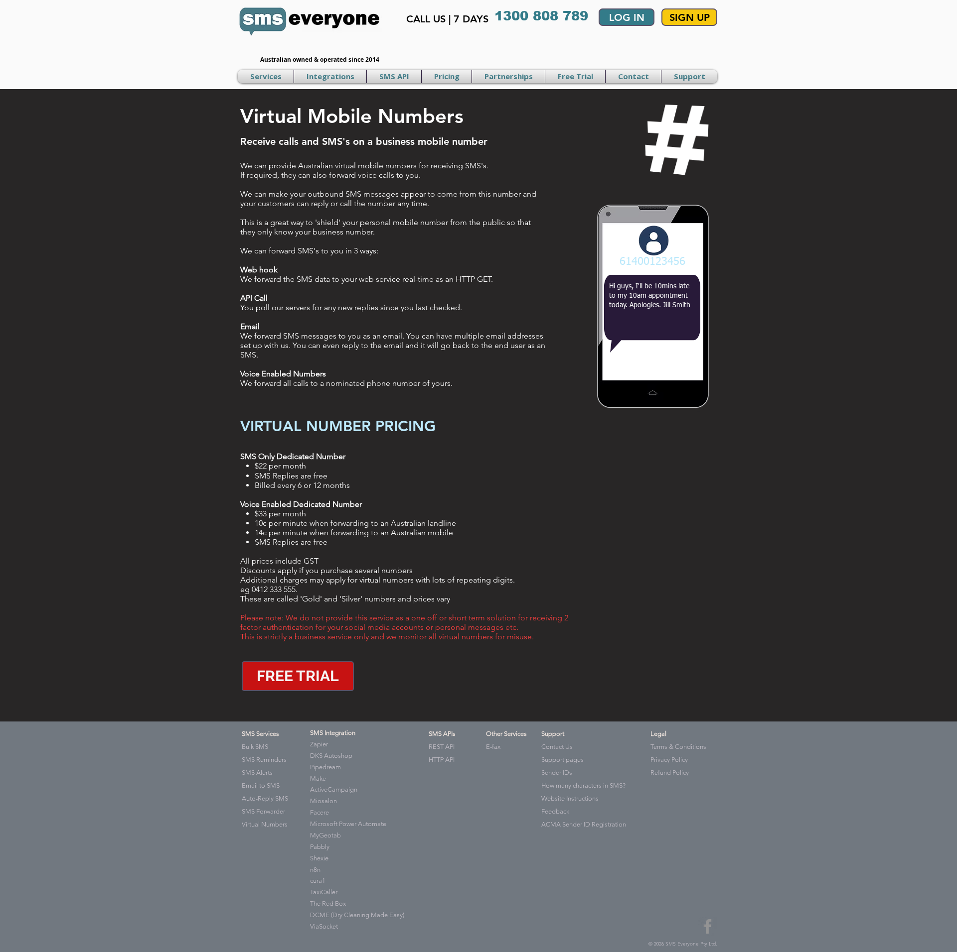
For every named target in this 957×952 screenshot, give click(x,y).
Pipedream (325, 767)
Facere (319, 812)
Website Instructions (570, 798)
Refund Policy (669, 772)
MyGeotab (325, 835)
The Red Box (328, 903)
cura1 (317, 880)
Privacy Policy (669, 759)
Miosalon (323, 801)
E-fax (493, 746)
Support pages (562, 759)
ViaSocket (324, 926)
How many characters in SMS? (583, 785)
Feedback (555, 811)
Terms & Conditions (678, 746)
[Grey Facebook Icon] (707, 926)
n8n (315, 869)
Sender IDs (556, 772)
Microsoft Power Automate (348, 824)
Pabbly (319, 846)
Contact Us (557, 746)
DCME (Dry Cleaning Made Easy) (357, 915)
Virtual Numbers (265, 824)
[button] (265, 76)
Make (318, 778)
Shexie (319, 858)
